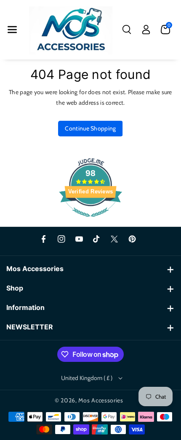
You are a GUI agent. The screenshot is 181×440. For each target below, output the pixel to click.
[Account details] (146, 29)
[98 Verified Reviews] (90, 221)
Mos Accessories (100, 400)
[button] (12, 29)
